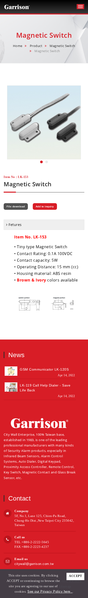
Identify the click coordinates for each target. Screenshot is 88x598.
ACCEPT (75, 576)
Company (21, 511)
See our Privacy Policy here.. (50, 591)
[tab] (44, 225)
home (17, 46)
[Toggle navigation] (80, 6)
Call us (19, 537)
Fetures (15, 224)
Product (36, 46)
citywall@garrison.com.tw (34, 564)
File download (16, 206)
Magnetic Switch (62, 46)
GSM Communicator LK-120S (44, 369)
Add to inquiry (45, 206)
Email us (21, 559)
